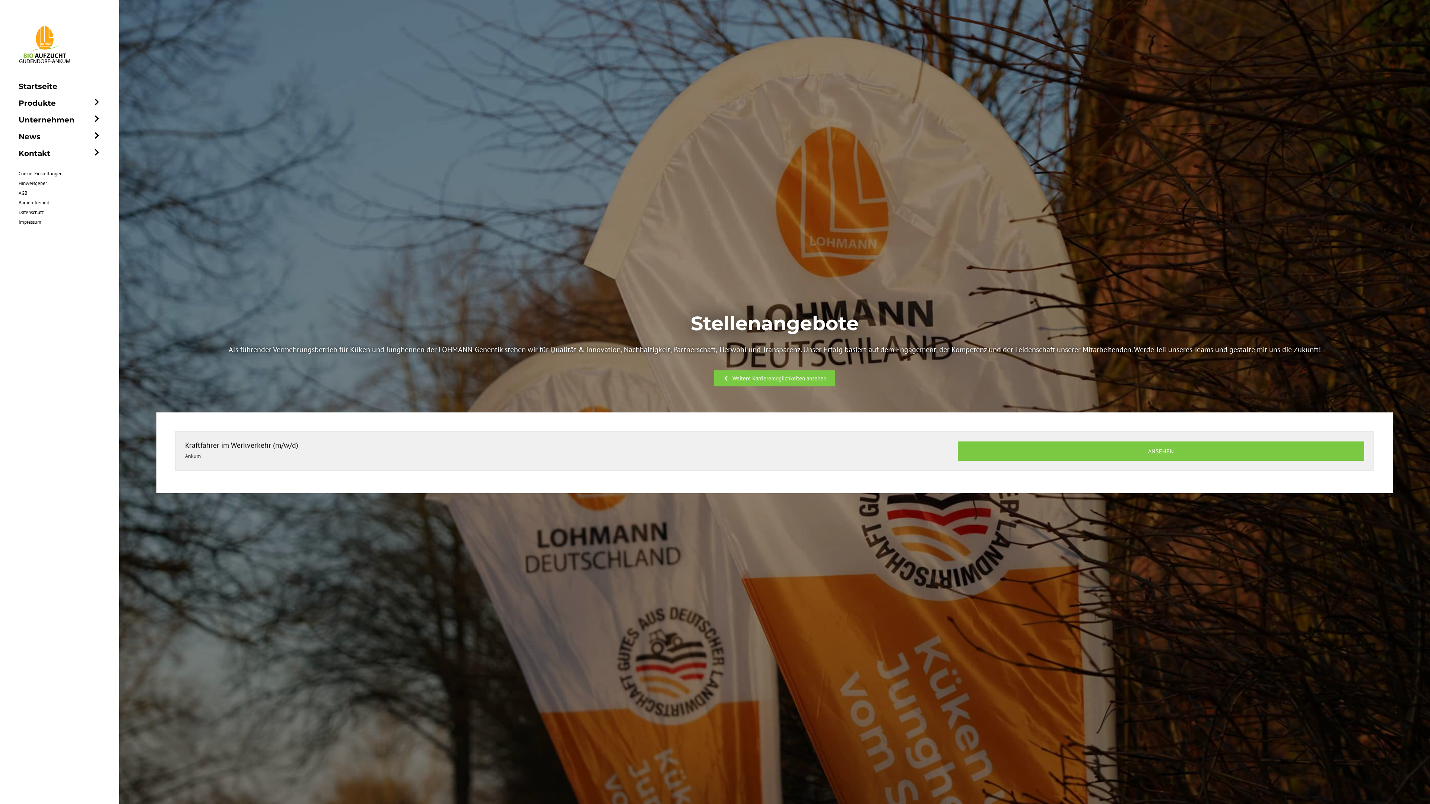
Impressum (30, 222)
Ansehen (1161, 451)
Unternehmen (46, 119)
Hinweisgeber (33, 183)
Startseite (38, 86)
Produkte (37, 103)
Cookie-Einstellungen (41, 173)
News (30, 136)
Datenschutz (31, 212)
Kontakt (34, 153)
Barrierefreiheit (34, 203)
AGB (23, 193)
